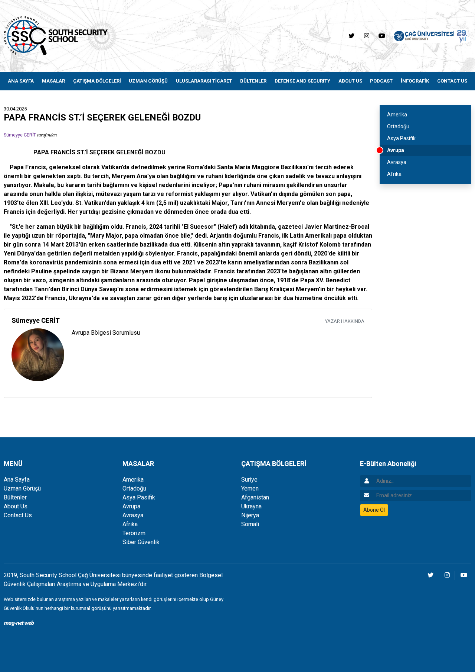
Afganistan (255, 497)
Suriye (249, 479)
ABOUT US (350, 81)
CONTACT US (452, 81)
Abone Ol (374, 510)
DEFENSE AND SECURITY (302, 81)
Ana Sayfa (17, 479)
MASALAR (53, 81)
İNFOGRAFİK (415, 81)
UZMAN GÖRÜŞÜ (148, 81)
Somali (250, 524)
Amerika (397, 115)
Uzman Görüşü (22, 488)
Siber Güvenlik (141, 542)
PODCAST (381, 81)
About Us (15, 506)
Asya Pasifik (401, 138)
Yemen (250, 488)
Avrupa (395, 150)
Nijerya (250, 515)
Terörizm (133, 533)
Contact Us (18, 515)
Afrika (394, 174)
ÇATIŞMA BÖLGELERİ (97, 81)
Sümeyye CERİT (20, 135)
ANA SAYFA (21, 81)
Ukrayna (251, 506)
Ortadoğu (398, 126)
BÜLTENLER (253, 81)
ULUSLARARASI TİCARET (204, 81)
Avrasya (396, 162)
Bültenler (15, 497)
